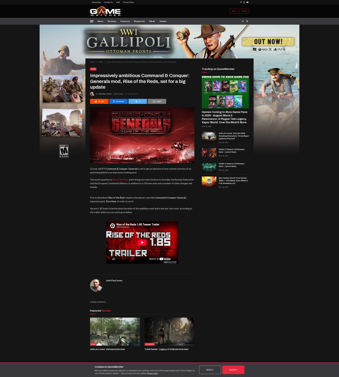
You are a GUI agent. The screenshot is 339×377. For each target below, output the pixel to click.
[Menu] (91, 21)
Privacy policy (152, 373)
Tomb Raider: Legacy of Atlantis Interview (166, 349)
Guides (163, 21)
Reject (210, 370)
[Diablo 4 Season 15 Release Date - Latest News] (209, 167)
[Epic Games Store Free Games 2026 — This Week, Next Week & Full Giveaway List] (209, 182)
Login (244, 11)
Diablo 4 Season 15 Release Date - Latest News (231, 165)
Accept (233, 370)
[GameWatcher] (105, 11)
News (100, 21)
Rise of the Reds (120, 179)
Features (125, 21)
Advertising (96, 2)
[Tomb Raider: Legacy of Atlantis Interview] (169, 332)
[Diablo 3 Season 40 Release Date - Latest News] (209, 153)
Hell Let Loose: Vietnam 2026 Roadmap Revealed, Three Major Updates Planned (234, 136)
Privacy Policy (128, 2)
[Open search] (247, 21)
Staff (118, 2)
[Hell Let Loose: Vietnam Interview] (115, 332)
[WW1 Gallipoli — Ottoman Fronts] (169, 41)
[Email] (81, 134)
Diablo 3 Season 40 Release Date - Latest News (231, 150)
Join (234, 11)
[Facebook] (81, 122)
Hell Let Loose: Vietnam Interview (107, 349)
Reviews (112, 21)
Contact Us (108, 2)
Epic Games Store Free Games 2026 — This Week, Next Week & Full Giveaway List (233, 180)
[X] (81, 128)
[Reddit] (81, 116)
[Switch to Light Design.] (242, 21)
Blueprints (139, 21)
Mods (152, 21)
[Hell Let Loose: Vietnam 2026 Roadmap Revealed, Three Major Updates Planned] (209, 137)
